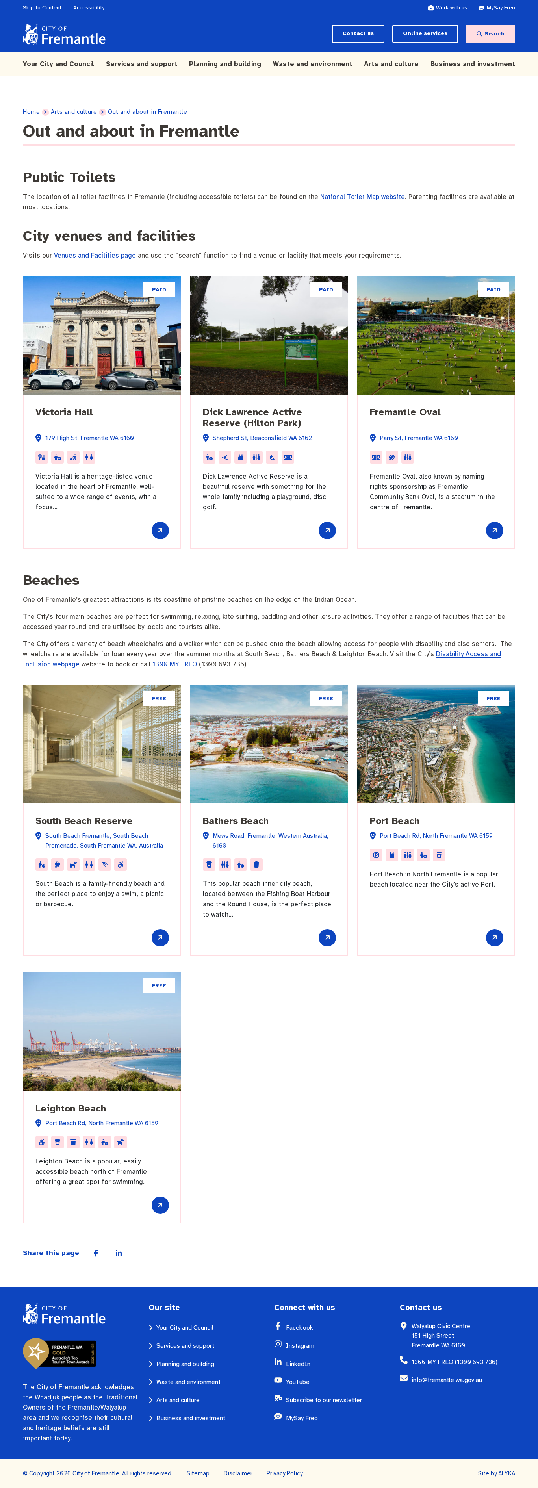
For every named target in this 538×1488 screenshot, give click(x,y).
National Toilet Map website (362, 197)
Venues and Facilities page (95, 255)
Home (31, 111)
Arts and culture (74, 111)
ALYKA (506, 1473)
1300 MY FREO (174, 664)
